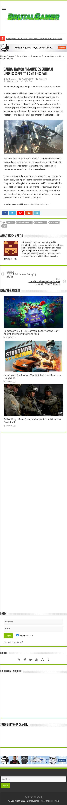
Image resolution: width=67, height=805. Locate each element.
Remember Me (26, 635)
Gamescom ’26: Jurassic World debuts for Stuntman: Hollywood (34, 38)
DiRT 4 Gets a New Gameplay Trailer (21, 274)
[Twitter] (30, 659)
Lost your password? (13, 642)
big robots (41, 222)
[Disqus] (33, 481)
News (11, 56)
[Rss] (18, 659)
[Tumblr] (48, 659)
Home (3, 56)
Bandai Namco (24, 222)
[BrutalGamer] (33, 16)
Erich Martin (11, 79)
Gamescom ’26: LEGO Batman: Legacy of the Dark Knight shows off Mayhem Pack (31, 332)
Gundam (54, 222)
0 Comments (12, 81)
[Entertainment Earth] (33, 47)
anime (10, 222)
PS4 (46, 79)
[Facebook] (24, 659)
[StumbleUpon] (42, 659)
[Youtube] (36, 659)
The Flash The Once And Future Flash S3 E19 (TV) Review (44, 281)
